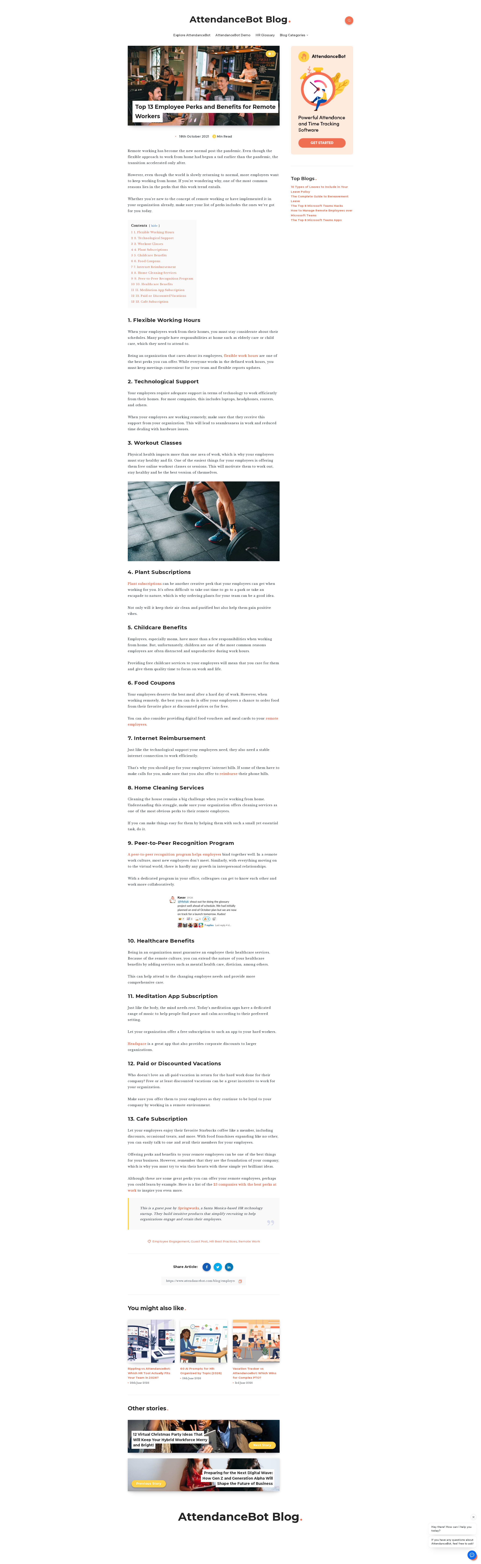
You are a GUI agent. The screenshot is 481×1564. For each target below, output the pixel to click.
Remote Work (249, 1241)
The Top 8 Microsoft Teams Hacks (317, 206)
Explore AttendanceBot (191, 35)
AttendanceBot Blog (239, 19)
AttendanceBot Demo (233, 35)
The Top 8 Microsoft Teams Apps (316, 220)
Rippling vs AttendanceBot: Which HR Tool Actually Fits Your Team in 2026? (149, 1373)
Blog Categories (293, 35)
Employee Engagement (170, 1241)
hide (154, 225)
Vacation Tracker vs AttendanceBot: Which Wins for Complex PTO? (254, 1373)
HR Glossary (265, 35)
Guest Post (199, 1241)
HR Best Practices (223, 1241)
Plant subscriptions (145, 584)
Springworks (188, 1208)
